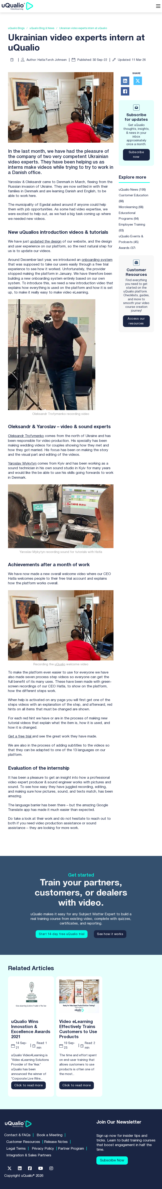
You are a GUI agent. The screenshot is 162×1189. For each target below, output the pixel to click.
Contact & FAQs (17, 1135)
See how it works (110, 934)
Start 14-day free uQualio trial (62, 934)
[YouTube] (40, 1168)
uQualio (60, 664)
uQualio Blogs (16, 28)
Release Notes (56, 1142)
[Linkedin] (20, 1168)
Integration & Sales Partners (28, 1155)
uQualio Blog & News (42, 28)
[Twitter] (9, 1168)
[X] (138, 81)
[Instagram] (51, 1168)
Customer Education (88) (133, 198)
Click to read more (28, 1085)
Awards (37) (127, 248)
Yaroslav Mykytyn (22, 463)
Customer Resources (23, 1142)
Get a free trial (19, 736)
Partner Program (71, 1148)
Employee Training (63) (132, 227)
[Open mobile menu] (158, 6)
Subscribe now (136, 154)
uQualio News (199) (132, 189)
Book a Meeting (49, 1135)
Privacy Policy (43, 1148)
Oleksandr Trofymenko (26, 436)
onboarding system (97, 260)
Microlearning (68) (131, 207)
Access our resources (136, 321)
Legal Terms (16, 1148)
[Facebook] (125, 91)
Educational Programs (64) (129, 216)
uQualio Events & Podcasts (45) (131, 239)
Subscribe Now (112, 1160)
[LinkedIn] (125, 81)
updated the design (45, 241)
